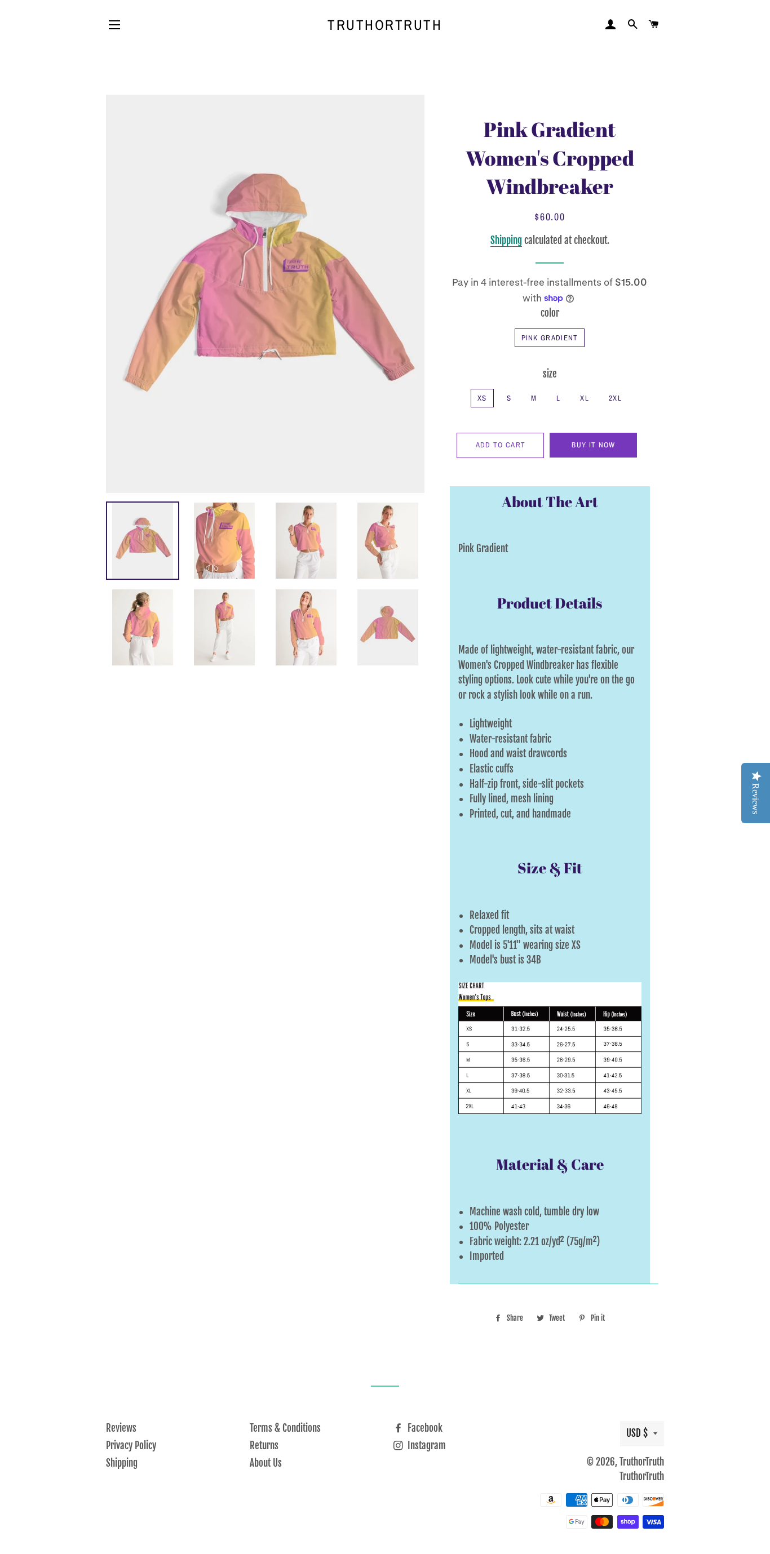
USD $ (637, 1433)
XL (584, 398)
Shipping (506, 240)
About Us (266, 1463)
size (550, 374)
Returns (264, 1445)
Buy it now (593, 445)
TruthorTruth (385, 24)
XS (482, 398)
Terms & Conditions (285, 1428)
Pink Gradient (549, 338)
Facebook (423, 1428)
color (550, 313)
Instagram (425, 1445)
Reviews (121, 1428)
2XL (615, 398)
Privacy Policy (131, 1445)
